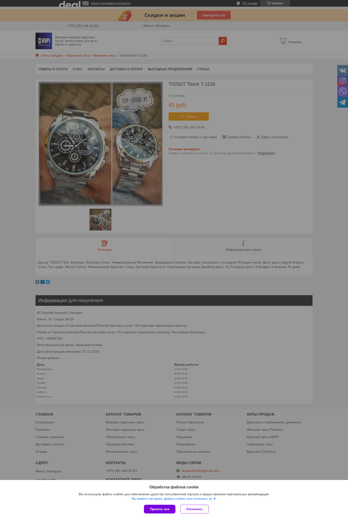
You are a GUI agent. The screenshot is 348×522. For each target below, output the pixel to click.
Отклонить (194, 509)
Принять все (159, 509)
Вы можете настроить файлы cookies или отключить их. (172, 498)
